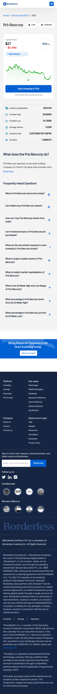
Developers (33, 434)
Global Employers (35, 406)
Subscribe (38, 463)
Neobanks (32, 393)
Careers (6, 426)
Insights (31, 426)
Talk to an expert (28, 353)
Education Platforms (37, 397)
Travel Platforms (35, 402)
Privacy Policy (34, 443)
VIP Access (8, 397)
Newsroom (33, 430)
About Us (7, 422)
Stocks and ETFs (20, 15)
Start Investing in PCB (28, 88)
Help (30, 422)
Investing (7, 385)
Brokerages (33, 385)
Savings (6, 389)
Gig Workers (33, 410)
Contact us (7, 430)
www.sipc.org (9, 647)
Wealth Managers (35, 389)
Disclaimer (32, 439)
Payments (7, 393)
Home (6, 15)
